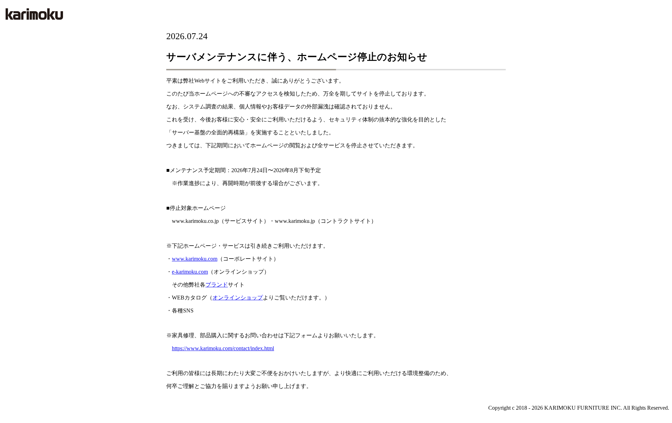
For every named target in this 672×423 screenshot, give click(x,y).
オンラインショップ (237, 298)
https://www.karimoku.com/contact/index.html (223, 348)
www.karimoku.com (194, 259)
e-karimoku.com (190, 272)
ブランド (216, 285)
